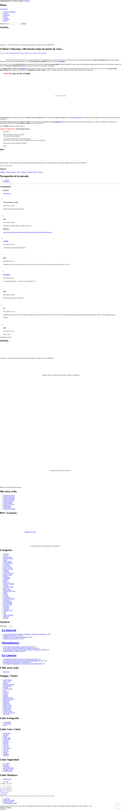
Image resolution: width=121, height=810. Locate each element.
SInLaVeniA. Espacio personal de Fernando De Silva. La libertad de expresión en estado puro (27, 232)
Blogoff (5, 683)
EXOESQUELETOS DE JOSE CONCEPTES (15, 662)
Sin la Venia (6, 714)
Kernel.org (6, 745)
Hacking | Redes (7, 575)
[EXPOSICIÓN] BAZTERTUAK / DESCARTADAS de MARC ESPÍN (22, 663)
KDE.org (5, 743)
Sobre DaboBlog (7, 601)
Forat (4, 690)
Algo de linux (6, 733)
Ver (90, 806)
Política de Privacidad (9, 800)
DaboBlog (27, 0)
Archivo (5, 13)
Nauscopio (6, 702)
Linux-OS (6, 749)
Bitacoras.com (7, 193)
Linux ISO (6, 746)
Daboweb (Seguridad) (9, 498)
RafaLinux (6, 754)
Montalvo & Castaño (8, 699)
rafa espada (6, 274)
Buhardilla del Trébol (8, 684)
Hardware (5, 576)
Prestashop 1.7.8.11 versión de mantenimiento (15, 637)
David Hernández (8, 503)
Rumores (5, 594)
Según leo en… (7, 597)
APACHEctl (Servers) (9, 495)
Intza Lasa (6, 692)
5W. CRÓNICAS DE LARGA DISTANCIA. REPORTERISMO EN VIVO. (23, 660)
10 (7, 787)
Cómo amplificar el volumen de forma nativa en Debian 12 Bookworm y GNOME (24, 649)
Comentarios (6, 19)
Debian (5, 560)
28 (2, 792)
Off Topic (5, 585)
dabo (22, 53)
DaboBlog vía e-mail (30, 532)
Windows (5, 618)
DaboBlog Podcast (8, 558)
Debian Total (6, 737)
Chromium (6, 554)
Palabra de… (6, 588)
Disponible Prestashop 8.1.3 (10, 635)
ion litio (5, 693)
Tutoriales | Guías (7, 610)
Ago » (5, 794)
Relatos (5, 592)
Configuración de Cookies (10, 803)
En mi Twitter (6, 566)
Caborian (62, 61)
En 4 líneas (6, 564)
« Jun (1, 794)
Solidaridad (6, 606)
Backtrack (6, 734)
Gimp (4, 725)
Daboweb (23, 68)
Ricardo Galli (6, 709)
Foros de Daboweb (8, 501)
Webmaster (6, 616)
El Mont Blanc (7, 507)
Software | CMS (7, 604)
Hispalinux (6, 742)
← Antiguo (6, 180)
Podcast (5, 16)
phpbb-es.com (7, 706)
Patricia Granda (7, 705)
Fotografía (35, 53)
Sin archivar (6, 600)
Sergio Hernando (7, 771)
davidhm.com (58, 122)
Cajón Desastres (7, 686)
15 (4, 789)
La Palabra (6, 579)
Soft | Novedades (7, 603)
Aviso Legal (6, 798)
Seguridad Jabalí (7, 711)
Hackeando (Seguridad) (9, 509)
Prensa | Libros (7, 589)
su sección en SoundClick (76, 117)
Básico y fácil (6, 681)
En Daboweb (9, 630)
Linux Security (7, 748)
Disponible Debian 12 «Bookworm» (12, 651)
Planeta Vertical (7, 708)
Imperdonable (6, 578)
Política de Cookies (8, 801)
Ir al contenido (3, 9)
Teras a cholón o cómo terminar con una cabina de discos (18, 646)
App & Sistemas (7, 680)
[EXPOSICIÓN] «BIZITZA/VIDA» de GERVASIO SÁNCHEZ (20, 659)
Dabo (18, 172)
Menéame (5, 696)
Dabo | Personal (28, 53)
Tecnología (6, 609)
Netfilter (5, 752)
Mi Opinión (6, 582)
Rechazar (3, 807)
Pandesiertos (6, 703)
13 (1, 789)
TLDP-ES (6, 755)
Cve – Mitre (6, 763)
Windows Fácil (7, 779)
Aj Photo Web (7, 722)
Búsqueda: (3, 23)
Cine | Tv (5, 555)
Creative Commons (11, 172)
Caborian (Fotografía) (9, 497)
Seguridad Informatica (9, 598)
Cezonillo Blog (7, 723)
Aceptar (9, 807)
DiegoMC (6, 687)
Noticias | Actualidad (8, 584)
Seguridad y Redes (8, 769)
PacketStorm (6, 766)
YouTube (40, 172)
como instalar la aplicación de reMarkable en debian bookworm (19, 648)
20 (1, 791)
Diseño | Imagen (7, 561)
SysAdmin (6, 607)
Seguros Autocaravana (9, 712)
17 (7, 789)
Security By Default (8, 768)
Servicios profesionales (9, 12)
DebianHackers (7, 506)
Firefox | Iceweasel (8, 569)
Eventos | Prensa (7, 567)
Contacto (5, 17)
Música (5, 581)
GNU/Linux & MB (8, 573)
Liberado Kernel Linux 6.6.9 (10, 638)
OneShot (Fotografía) (8, 500)
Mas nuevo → (7, 181)
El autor (5, 20)
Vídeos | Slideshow (42, 53)
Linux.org (5, 751)
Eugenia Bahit (7, 739)
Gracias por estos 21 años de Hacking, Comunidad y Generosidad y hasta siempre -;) (25, 634)
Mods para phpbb (7, 697)
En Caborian (9, 655)
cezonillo (5, 241)
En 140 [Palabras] (8, 563)
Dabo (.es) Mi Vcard (8, 504)
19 (10, 789)
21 (2, 791)
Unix (4, 612)
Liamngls (5, 694)
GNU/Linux (6, 572)
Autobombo (6, 15)
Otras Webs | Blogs (8, 586)
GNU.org (5, 740)
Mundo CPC (6, 700)
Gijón (35, 172)
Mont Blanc (6, 672)
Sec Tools (5, 595)
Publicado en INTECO (9, 591)
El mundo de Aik (7, 689)
